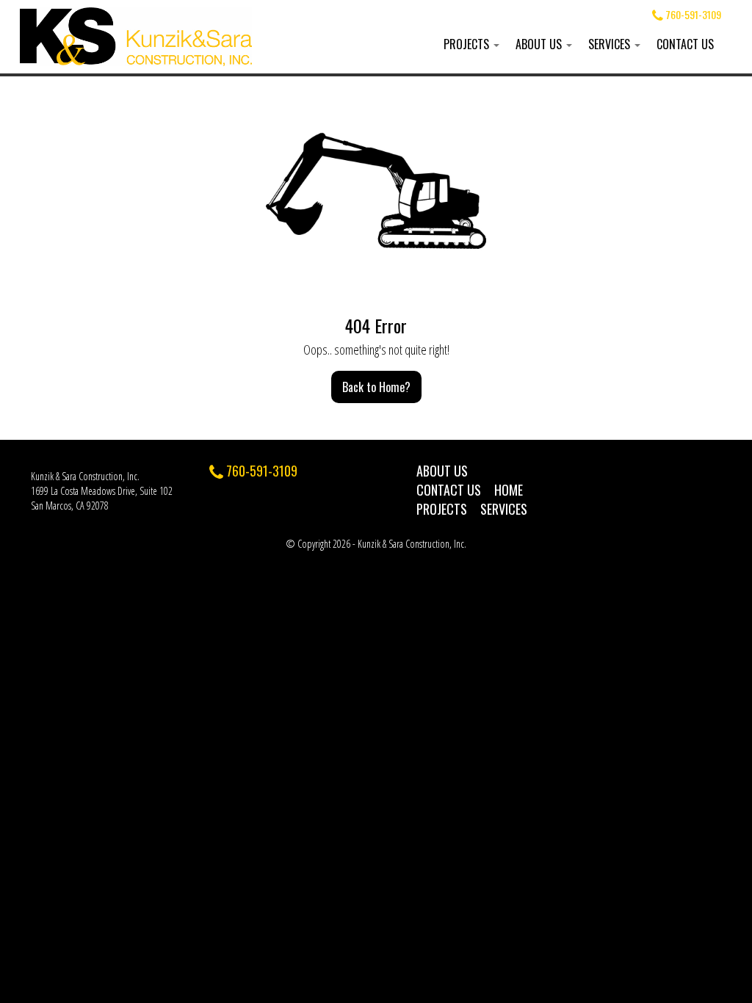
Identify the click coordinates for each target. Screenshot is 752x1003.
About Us (540, 44)
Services (610, 44)
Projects (468, 44)
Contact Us (685, 44)
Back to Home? (376, 387)
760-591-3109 (692, 14)
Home (508, 489)
